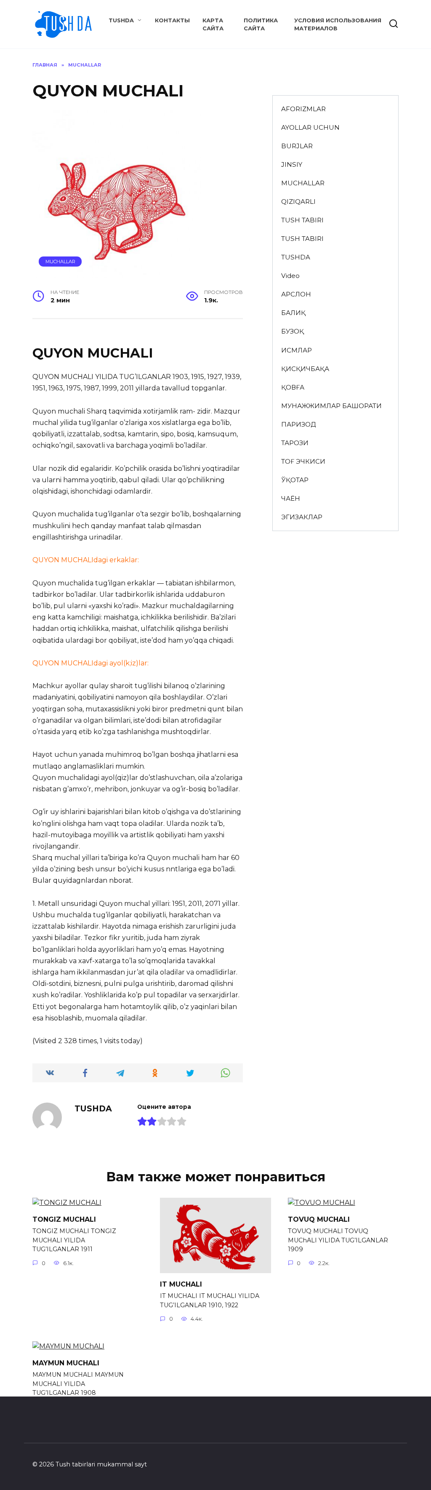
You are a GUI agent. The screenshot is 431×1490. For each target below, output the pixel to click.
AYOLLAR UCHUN (310, 127)
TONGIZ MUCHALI (64, 1219)
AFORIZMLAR (303, 109)
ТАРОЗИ (295, 443)
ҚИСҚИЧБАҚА (305, 369)
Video (290, 276)
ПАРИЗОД (298, 424)
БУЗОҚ (292, 331)
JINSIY (291, 164)
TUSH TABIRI (302, 220)
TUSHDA (121, 20)
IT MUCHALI (181, 1284)
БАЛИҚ (293, 313)
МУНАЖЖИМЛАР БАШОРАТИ (331, 406)
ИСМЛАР (296, 350)
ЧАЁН (290, 498)
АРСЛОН (296, 294)
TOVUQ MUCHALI (319, 1219)
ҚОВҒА (292, 387)
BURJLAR (297, 146)
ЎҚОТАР (295, 480)
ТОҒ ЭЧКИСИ (303, 461)
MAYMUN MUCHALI (65, 1363)
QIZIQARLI (298, 202)
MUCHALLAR (60, 261)
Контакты (172, 20)
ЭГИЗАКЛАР (301, 517)
